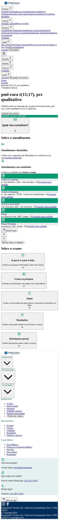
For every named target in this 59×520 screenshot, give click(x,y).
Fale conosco (6, 45)
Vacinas (5, 21)
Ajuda (4, 42)
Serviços (5, 28)
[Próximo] (4, 239)
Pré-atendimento (17, 47)
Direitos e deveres (14, 435)
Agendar (5, 50)
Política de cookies (15, 416)
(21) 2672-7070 (31, 480)
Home (3, 80)
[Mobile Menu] (4, 53)
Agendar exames (8, 12)
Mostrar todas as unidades (12, 243)
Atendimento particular (31, 30)
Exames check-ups (18, 14)
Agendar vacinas (8, 23)
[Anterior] (4, 234)
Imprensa (11, 408)
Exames (5, 9)
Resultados (14, 50)
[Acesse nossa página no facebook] (7, 505)
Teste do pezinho (20, 33)
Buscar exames (22, 12)
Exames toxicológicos (36, 14)
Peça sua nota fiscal (38, 45)
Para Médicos (12, 444)
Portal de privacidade (16, 413)
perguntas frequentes (23, 467)
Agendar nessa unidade (46, 207)
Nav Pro (10, 449)
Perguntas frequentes (21, 45)
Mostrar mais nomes (10, 114)
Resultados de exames (19, 78)
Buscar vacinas (22, 23)
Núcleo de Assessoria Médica (19, 447)
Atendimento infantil (37, 33)
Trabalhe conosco (14, 411)
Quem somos (12, 406)
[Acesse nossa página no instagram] (3, 505)
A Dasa (10, 403)
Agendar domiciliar (13, 158)
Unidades (5, 38)
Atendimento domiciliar (11, 30)
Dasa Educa (12, 452)
